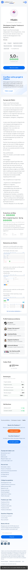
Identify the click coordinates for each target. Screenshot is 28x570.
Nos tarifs (3, 455)
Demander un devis (5, 467)
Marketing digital (5, 492)
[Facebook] (2, 544)
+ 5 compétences (15, 48)
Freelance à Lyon (5, 504)
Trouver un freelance (6, 468)
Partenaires (4, 476)
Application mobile (17, 43)
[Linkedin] (9, 544)
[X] (5, 544)
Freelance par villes (6, 500)
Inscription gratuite (14, 442)
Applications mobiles (6, 494)
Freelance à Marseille (6, 506)
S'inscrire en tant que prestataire (9, 470)
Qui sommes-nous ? (5, 453)
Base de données (8, 46)
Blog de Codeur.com (6, 458)
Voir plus (5, 39)
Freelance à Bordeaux (6, 509)
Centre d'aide (4, 517)
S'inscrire (12, 537)
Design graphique (5, 490)
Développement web (6, 482)
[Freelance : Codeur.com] (8, 2)
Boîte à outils (4, 456)
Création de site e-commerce (8, 484)
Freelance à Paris (5, 502)
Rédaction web (4, 488)
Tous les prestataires (5, 420)
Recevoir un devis (14, 67)
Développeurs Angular (14, 353)
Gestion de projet (18, 46)
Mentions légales (4, 561)
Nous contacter (4, 519)
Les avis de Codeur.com (6, 460)
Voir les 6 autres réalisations (13, 311)
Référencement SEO (6, 486)
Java (5, 43)
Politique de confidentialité (15, 561)
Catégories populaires (7, 480)
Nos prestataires (5, 472)
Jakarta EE (6, 48)
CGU (23, 561)
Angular (10, 43)
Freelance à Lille (5, 507)
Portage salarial (5, 474)
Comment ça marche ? (6, 516)
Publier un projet (9, 91)
